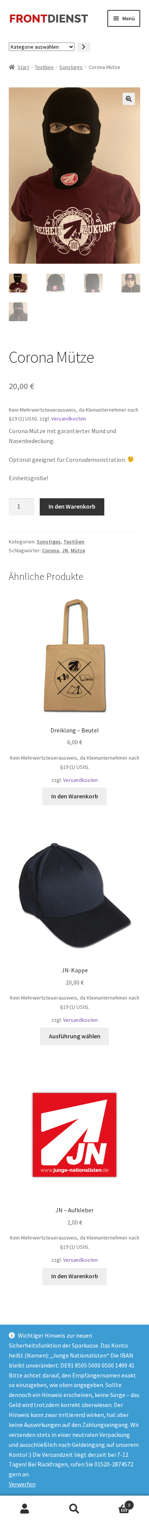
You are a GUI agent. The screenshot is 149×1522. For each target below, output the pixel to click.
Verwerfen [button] (22, 1484)
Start (23, 67)
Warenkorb (114, 1502)
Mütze (78, 550)
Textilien (44, 67)
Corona (50, 550)
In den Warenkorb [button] (74, 796)
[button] (129, 99)
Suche (74, 1509)
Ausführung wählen (74, 1036)
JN (65, 550)
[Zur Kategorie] (83, 47)
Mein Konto (25, 1509)
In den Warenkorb (72, 506)
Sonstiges (71, 67)
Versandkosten (68, 418)
